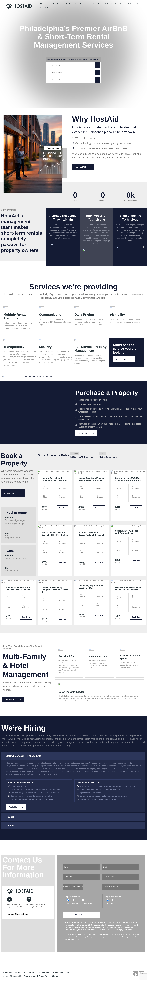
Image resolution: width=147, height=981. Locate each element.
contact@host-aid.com (18, 914)
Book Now (62, 508)
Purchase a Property (74, 4)
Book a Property (93, 4)
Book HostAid (10, 493)
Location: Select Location (130, 4)
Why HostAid (45, 4)
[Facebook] (135, 974)
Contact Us (44, 8)
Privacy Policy (127, 937)
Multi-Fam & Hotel (110, 4)
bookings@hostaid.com (124, 930)
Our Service (58, 4)
